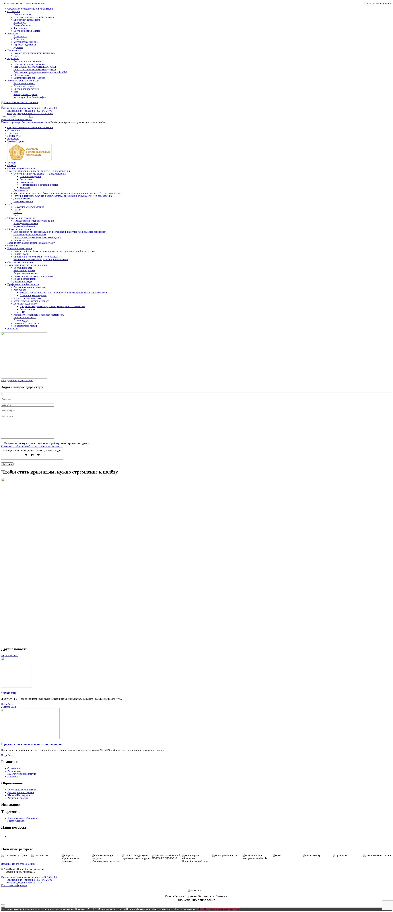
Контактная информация (14, 885)
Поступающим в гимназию (28, 61)
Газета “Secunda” (16, 821)
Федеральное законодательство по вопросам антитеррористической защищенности (63, 292)
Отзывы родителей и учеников (30, 234)
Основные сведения (30, 176)
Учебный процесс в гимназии (23, 80)
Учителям (12, 33)
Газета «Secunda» (22, 25)
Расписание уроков (24, 86)
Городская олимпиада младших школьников (31, 744)
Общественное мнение (19, 229)
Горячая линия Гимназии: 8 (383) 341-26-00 (29, 110)
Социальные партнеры (25, 273)
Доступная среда (22, 198)
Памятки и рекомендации (33, 295)
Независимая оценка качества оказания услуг (37, 237)
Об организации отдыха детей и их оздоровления (40, 173)
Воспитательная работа (19, 248)
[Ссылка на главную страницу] (19, 102)
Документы (26, 179)
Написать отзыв (22, 240)
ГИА (16, 55)
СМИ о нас (13, 245)
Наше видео (20, 22)
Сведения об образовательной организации (30, 8)
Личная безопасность (25, 317)
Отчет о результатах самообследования (34, 17)
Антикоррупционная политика (30, 287)
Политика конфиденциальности (224, 909)
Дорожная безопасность (26, 303)
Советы (17, 215)
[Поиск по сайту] (31, 117)
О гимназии (13, 11)
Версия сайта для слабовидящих (18, 864)
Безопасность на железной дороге (31, 301)
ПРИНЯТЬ (202, 909)
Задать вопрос (25, 380)
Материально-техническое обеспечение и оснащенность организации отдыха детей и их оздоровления (67, 193)
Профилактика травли (25, 325)
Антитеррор (20, 290)
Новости (11, 162)
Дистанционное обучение (27, 89)
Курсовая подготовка (25, 44)
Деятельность (21, 190)
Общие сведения (22, 14)
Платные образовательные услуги (31, 64)
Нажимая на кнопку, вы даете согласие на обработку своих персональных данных (47, 443)
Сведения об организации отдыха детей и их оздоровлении (38, 171)
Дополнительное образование (29, 78)
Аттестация (19, 39)
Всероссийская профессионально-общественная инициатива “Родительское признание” (60, 231)
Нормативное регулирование (29, 207)
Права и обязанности (25, 278)
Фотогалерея (20, 28)
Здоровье (18, 47)
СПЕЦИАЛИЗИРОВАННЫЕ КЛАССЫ (35, 66)
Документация (27, 309)
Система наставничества (20, 262)
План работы (20, 36)
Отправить (7, 464)
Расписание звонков (24, 83)
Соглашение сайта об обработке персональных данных (30, 446)
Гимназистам (14, 50)
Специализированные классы (23, 168)
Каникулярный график (25, 94)
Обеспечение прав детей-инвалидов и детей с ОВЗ (40, 72)
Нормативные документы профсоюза (33, 276)
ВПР (16, 91)
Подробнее (7, 704)
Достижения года (23, 281)
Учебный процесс (16, 141)
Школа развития (22, 75)
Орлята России (21, 254)
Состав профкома (23, 267)
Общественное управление (21, 218)
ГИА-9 (17, 209)
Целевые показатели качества (16, 119)
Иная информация (23, 201)
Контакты (47, 113)
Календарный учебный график (30, 97)
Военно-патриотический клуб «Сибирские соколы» (41, 259)
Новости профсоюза (24, 270)
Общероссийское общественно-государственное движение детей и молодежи (54, 251)
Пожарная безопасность (26, 323)
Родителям (13, 58)
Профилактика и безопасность (23, 284)
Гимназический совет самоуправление (34, 220)
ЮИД (23, 312)
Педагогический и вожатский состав (39, 184)
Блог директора (9, 380)
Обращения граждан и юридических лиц (23, 3)
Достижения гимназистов (27, 30)
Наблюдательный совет (26, 223)
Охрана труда (21, 320)
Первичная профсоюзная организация (27, 265)
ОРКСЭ (11, 165)
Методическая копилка (26, 42)
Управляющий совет (24, 226)
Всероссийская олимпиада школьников (34, 53)
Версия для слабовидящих (377, 3)
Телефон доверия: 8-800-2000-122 (24, 113)
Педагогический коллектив (21, 773)
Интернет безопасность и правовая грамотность (39, 314)
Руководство (26, 182)
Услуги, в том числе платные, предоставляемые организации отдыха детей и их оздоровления (63, 196)
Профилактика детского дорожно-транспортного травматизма (52, 306)
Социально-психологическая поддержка (35, 69)
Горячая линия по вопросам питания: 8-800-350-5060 (29, 108)
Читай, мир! (9, 692)
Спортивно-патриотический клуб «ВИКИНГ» (38, 256)
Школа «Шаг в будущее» (20, 795)
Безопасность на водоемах (27, 298)
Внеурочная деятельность (27, 19)
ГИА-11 (18, 212)
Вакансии (12, 328)
